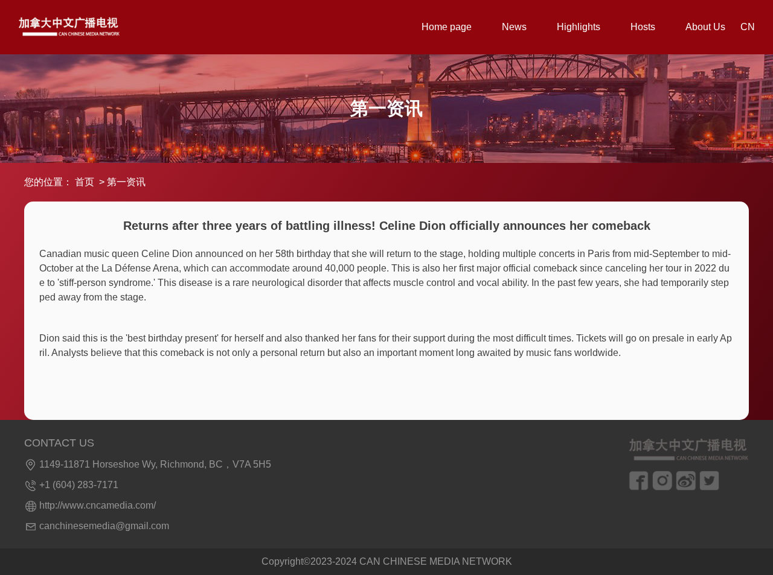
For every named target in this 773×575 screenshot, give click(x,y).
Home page (447, 27)
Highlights (578, 27)
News (514, 27)
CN (747, 27)
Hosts (642, 27)
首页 (84, 182)
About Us (705, 27)
